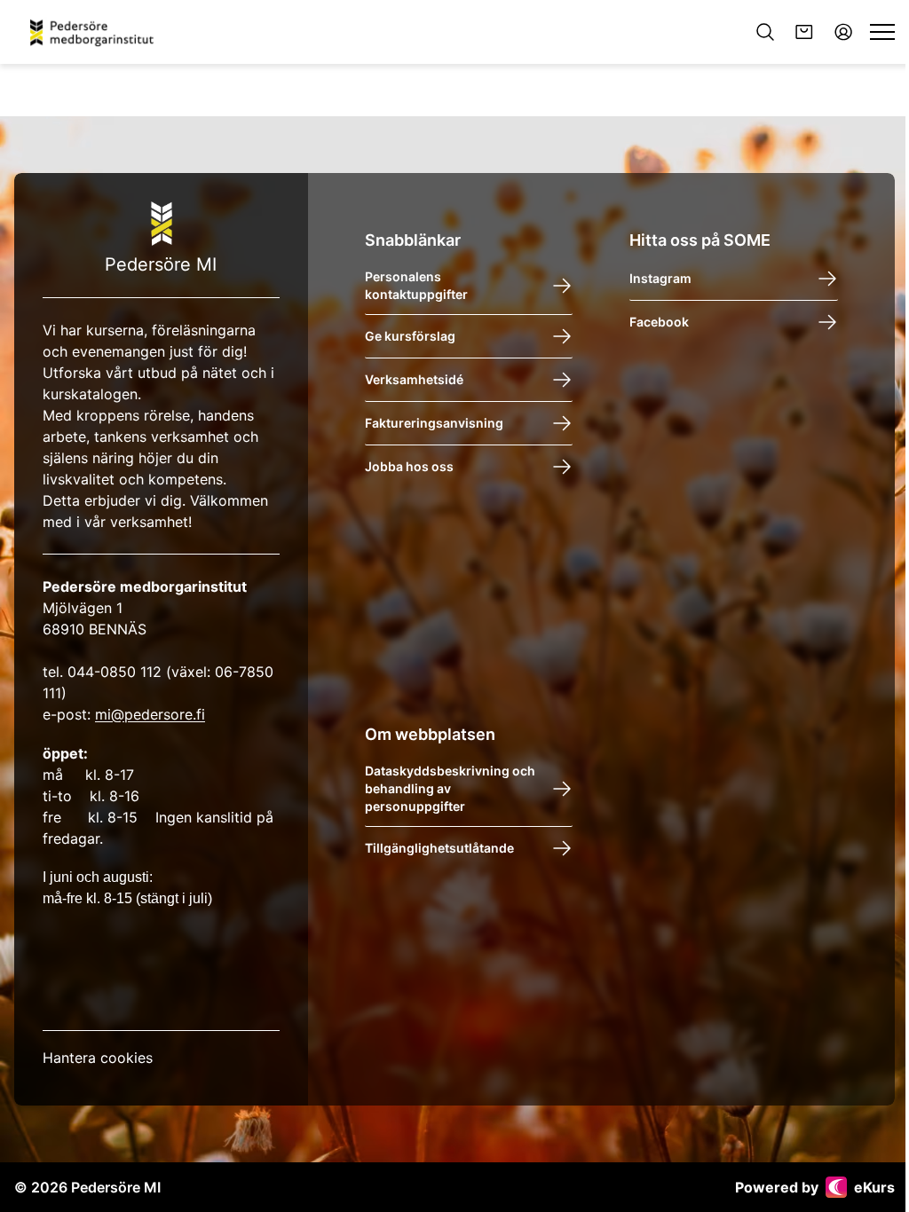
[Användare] (843, 31)
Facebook (659, 321)
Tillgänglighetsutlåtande (439, 847)
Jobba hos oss (409, 466)
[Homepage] (98, 32)
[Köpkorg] (804, 31)
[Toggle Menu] (882, 31)
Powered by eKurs (815, 1187)
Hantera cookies (98, 1057)
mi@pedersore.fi (150, 714)
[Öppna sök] (765, 31)
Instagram (660, 278)
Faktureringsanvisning (434, 422)
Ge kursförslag (410, 335)
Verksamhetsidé (414, 379)
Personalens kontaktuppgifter (416, 285)
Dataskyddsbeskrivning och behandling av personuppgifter (450, 788)
